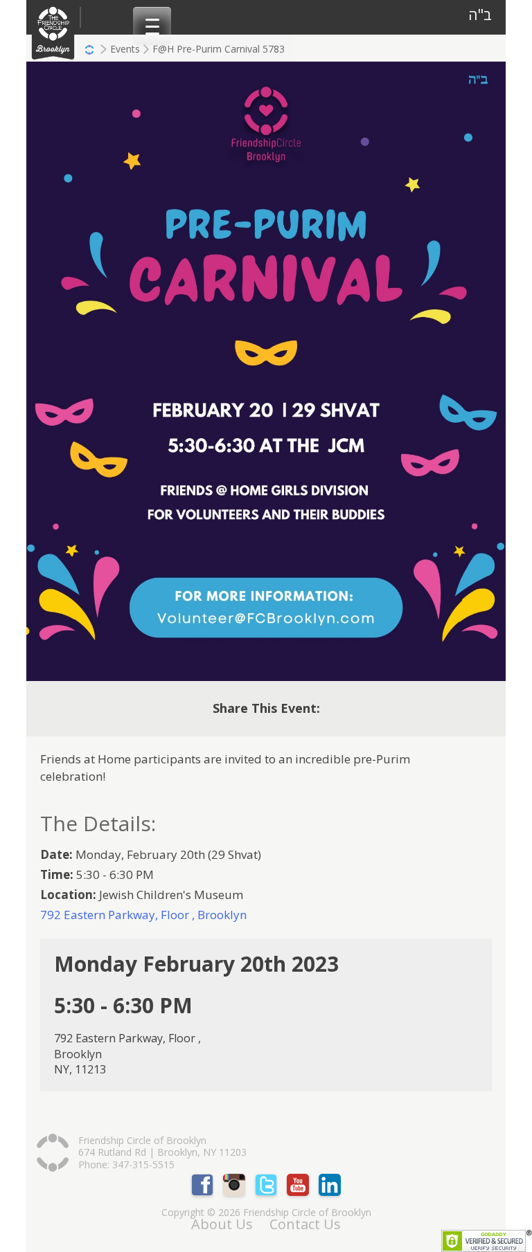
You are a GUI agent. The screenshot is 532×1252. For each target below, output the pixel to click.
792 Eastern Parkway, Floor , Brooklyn (143, 915)
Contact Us (305, 1224)
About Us (222, 1224)
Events (125, 48)
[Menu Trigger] (152, 26)
